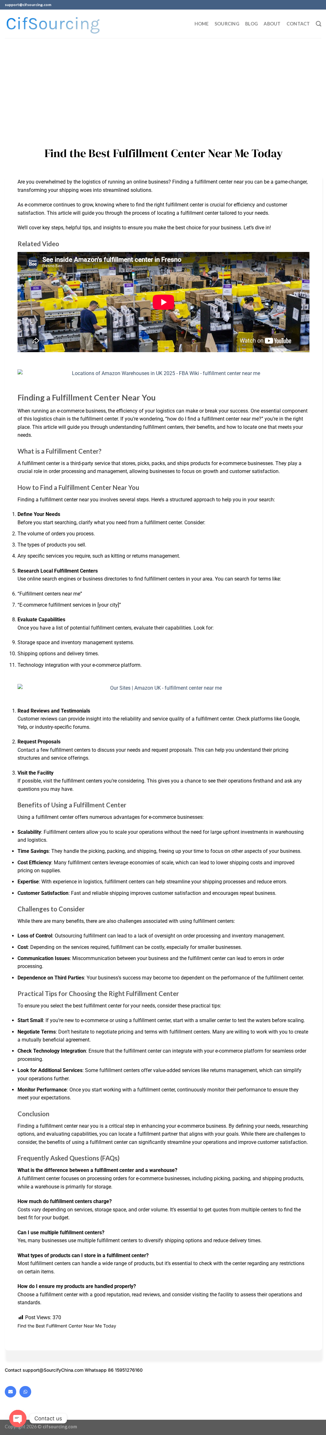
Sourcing (227, 23)
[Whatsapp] (25, 1391)
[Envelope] (10, 1391)
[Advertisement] (163, 85)
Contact (298, 23)
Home (202, 23)
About (272, 23)
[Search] (318, 24)
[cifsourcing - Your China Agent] (53, 24)
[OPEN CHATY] (17, 1418)
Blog (251, 23)
